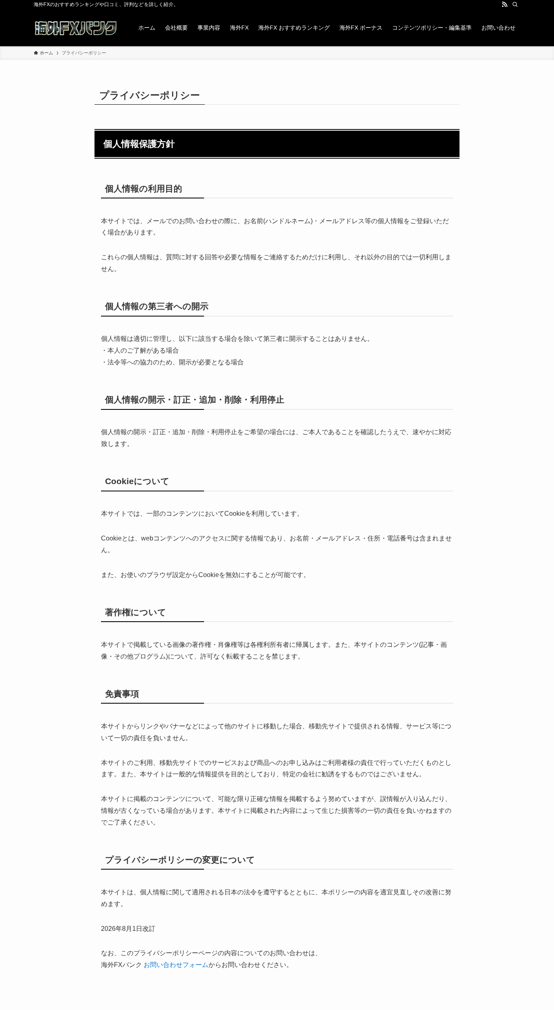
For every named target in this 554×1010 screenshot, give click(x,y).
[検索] (515, 4)
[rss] (504, 4)
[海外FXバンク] (75, 27)
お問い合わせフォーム (176, 964)
